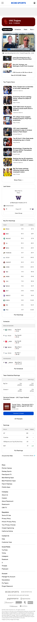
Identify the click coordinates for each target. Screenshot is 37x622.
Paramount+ (6, 504)
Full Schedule (18, 369)
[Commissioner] (21, 600)
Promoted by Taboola (28, 455)
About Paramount (7, 501)
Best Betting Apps (8, 478)
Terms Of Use (6, 515)
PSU (7, 310)
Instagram (5, 554)
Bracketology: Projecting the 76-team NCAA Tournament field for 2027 (22, 150)
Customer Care (7, 540)
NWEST (8, 295)
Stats (25, 29)
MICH (7, 229)
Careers (4, 498)
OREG (8, 300)
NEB (7, 234)
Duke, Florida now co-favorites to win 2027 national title (23, 87)
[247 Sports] (12, 597)
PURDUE (8, 253)
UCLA (7, 257)
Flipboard (5, 567)
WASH (8, 286)
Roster (32, 29)
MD (7, 305)
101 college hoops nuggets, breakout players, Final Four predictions (22, 118)
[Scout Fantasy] (14, 604)
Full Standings (18, 315)
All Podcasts (18, 419)
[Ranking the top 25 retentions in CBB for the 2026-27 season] (7, 162)
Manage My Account (8, 575)
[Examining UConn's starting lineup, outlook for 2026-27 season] (7, 100)
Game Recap (18, 213)
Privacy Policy (6, 518)
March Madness (7, 484)
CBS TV (4, 507)
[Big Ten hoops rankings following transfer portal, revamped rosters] (7, 172)
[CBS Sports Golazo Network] (18, 593)
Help (3, 537)
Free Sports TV (7, 474)
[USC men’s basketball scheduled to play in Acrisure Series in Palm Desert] (7, 132)
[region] (18, 42)
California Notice (7, 529)
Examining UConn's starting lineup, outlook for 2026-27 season (22, 98)
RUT (7, 291)
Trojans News (7, 29)
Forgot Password (7, 584)
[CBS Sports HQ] (26, 590)
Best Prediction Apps (9, 481)
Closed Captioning (8, 526)
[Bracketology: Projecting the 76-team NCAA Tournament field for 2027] (7, 152)
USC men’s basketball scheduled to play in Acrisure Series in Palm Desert (22, 130)
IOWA (7, 267)
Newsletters (6, 578)
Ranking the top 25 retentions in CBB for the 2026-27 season (23, 159)
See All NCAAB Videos (18, 75)
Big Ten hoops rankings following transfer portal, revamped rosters (21, 170)
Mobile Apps (6, 487)
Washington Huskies (17, 203)
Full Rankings (18, 450)
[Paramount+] (8, 600)
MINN (7, 276)
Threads (4, 564)
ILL (7, 243)
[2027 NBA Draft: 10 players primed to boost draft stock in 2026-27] (7, 110)
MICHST (8, 238)
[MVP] (30, 600)
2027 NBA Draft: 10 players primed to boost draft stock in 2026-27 (23, 108)
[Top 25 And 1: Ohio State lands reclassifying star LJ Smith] (7, 142)
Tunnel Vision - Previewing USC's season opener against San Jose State (22, 406)
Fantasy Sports (6, 471)
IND (7, 272)
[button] (2, 3)
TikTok (4, 551)
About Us (5, 495)
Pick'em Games (7, 468)
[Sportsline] (25, 597)
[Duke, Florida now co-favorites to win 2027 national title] (7, 90)
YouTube (5, 548)
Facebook (5, 558)
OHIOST (8, 262)
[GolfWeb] (23, 604)
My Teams (5, 581)
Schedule (18, 29)
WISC (7, 248)
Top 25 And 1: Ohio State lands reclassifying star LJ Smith (23, 139)
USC (7, 281)
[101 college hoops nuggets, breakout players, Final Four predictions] (7, 120)
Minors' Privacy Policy (9, 522)
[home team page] (18, 198)
